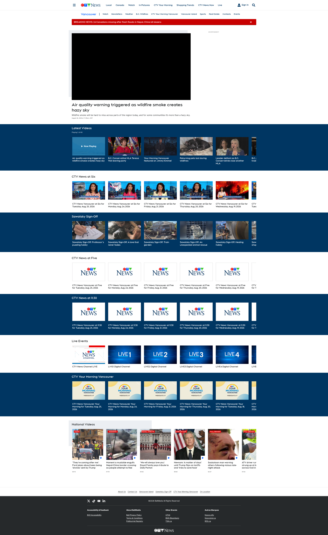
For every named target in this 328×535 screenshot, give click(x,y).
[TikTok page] (93, 500)
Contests (227, 14)
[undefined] (88, 149)
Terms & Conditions (134, 518)
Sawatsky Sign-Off (163, 492)
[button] (251, 151)
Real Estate (214, 14)
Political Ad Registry (134, 521)
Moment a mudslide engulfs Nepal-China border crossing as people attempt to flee (121, 465)
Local (109, 5)
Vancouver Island (189, 14)
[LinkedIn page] (104, 500)
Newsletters (116, 14)
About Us (122, 492)
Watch (131, 5)
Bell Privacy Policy (134, 515)
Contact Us (132, 492)
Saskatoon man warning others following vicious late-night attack (222, 465)
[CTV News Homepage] (90, 5)
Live (220, 5)
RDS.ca (208, 521)
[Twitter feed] (88, 500)
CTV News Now (206, 5)
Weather (129, 14)
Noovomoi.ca (210, 518)
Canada (120, 5)
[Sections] (74, 5)
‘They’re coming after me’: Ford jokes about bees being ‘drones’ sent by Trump (87, 465)
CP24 (168, 515)
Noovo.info (209, 515)
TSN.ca (169, 521)
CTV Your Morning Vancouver (164, 14)
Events (237, 14)
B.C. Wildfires (142, 14)
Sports (203, 14)
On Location (205, 492)
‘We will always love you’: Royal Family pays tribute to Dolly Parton (154, 465)
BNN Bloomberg (172, 518)
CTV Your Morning (163, 5)
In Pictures (144, 5)
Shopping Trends (185, 5)
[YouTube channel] (98, 500)
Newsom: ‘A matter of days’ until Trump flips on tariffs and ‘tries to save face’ (188, 465)
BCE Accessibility (94, 515)
